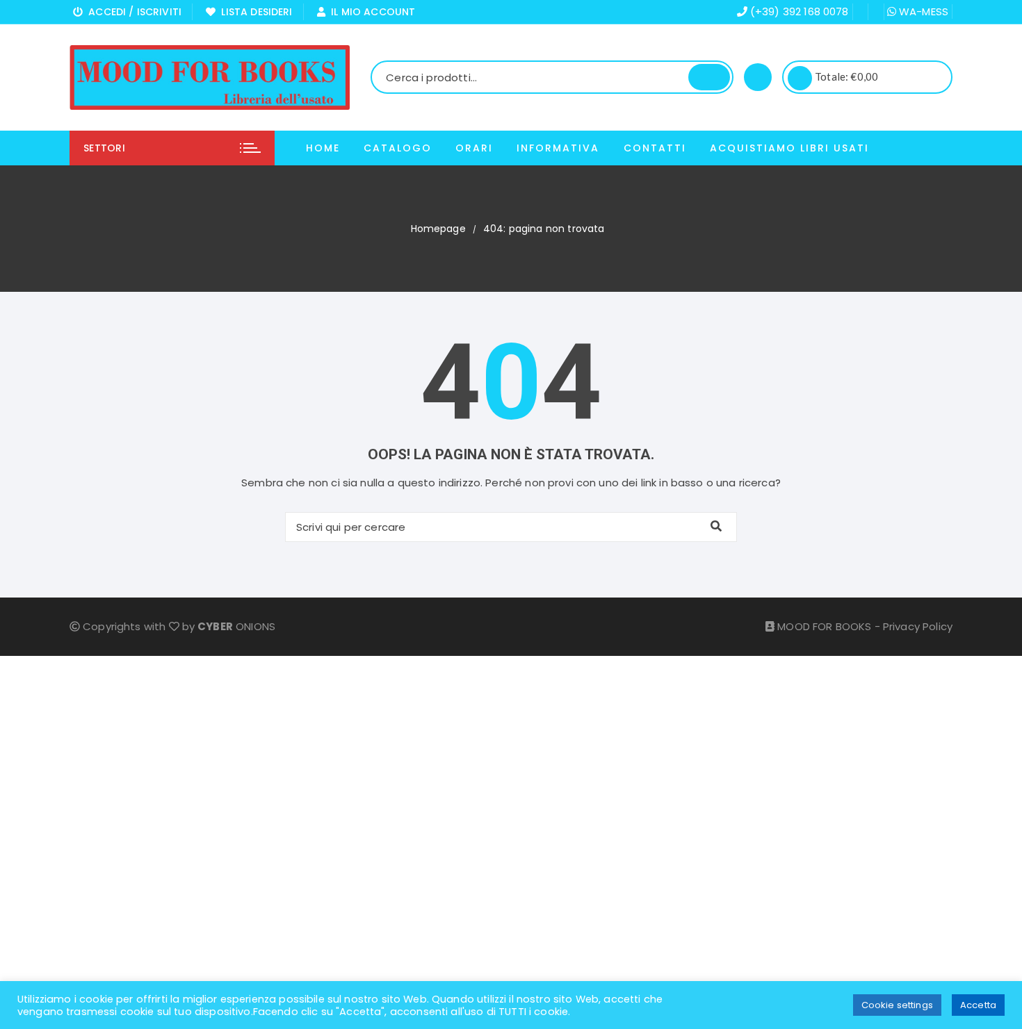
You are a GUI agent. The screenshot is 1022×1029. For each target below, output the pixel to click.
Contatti (655, 148)
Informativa (558, 148)
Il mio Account (370, 12)
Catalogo (398, 148)
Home (323, 148)
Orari (474, 148)
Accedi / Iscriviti (132, 12)
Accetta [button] (978, 1005)
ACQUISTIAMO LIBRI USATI (789, 148)
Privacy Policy (917, 626)
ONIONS (236, 626)
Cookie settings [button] (897, 1005)
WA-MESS (922, 11)
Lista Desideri (254, 12)
